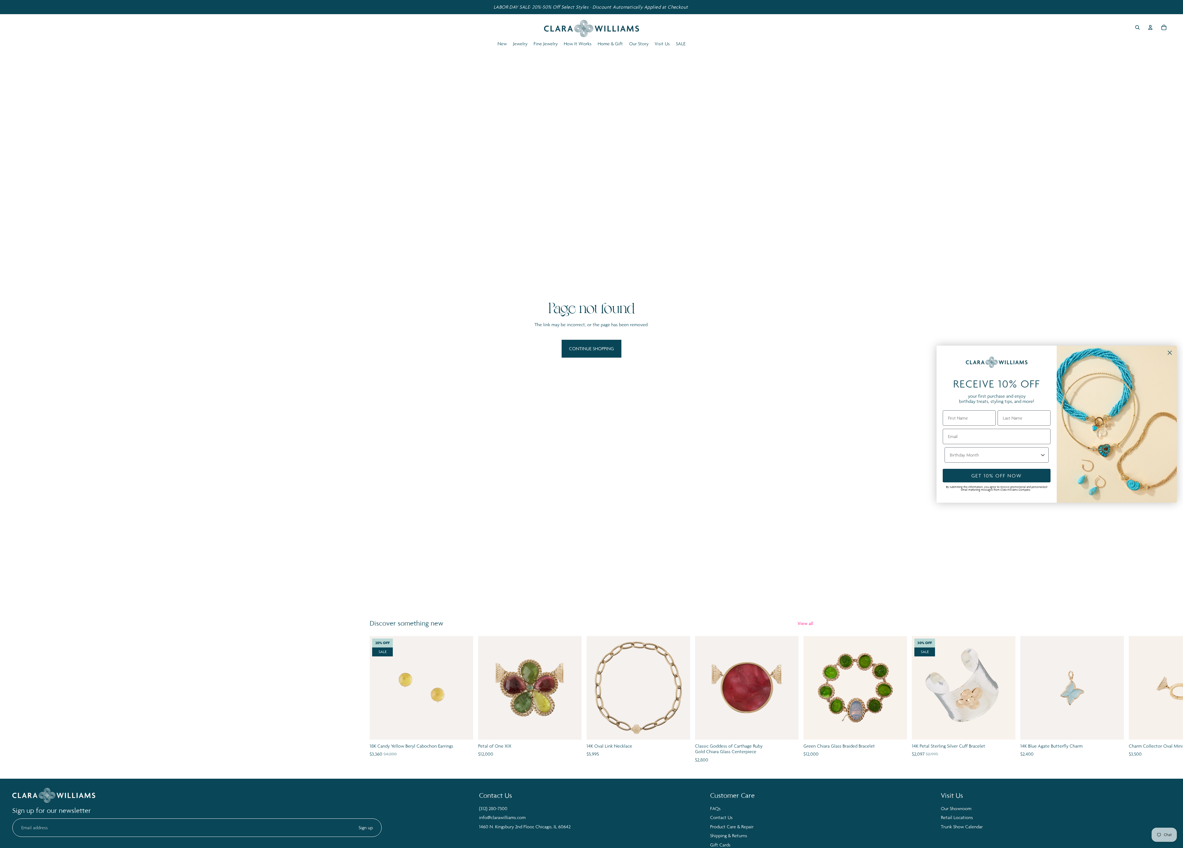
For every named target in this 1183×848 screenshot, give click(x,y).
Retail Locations (957, 817)
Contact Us (721, 817)
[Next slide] (806, 700)
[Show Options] (1043, 455)
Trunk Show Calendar (962, 827)
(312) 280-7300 (493, 808)
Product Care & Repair (732, 827)
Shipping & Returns (728, 835)
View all (805, 623)
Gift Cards (720, 845)
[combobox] (995, 455)
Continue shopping (591, 348)
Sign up (366, 827)
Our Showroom (956, 808)
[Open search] (1137, 27)
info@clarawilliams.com (502, 817)
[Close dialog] (1169, 352)
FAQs (715, 808)
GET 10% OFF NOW (996, 476)
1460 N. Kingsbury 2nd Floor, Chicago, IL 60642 (525, 827)
